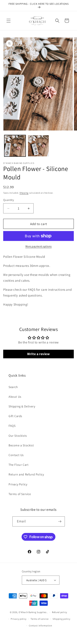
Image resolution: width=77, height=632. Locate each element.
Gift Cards (15, 416)
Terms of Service (20, 494)
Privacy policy (19, 618)
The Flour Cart (18, 465)
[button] (8, 20)
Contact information (40, 625)
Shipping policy (61, 618)
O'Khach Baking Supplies (33, 612)
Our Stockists (18, 436)
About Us (15, 397)
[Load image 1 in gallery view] (15, 146)
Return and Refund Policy (26, 474)
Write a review (38, 354)
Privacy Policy (18, 484)
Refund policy (59, 612)
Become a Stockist (21, 445)
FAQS (12, 426)
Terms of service (40, 618)
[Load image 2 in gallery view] (38, 146)
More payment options (38, 246)
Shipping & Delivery (22, 406)
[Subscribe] (60, 521)
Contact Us (16, 455)
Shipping (23, 192)
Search (13, 387)
